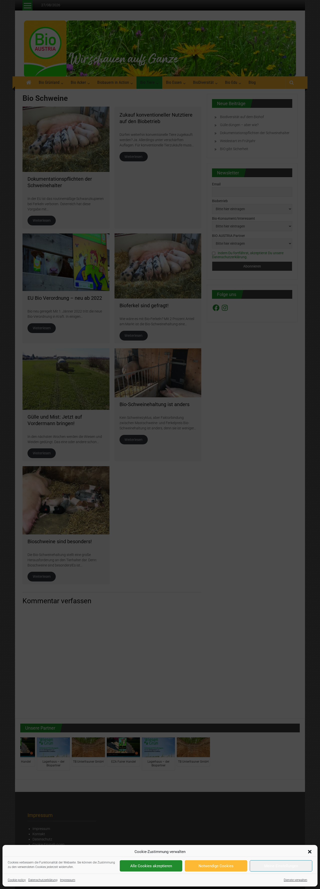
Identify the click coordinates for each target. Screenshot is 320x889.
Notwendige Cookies (216, 866)
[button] (309, 851)
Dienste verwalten (295, 880)
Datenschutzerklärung (43, 880)
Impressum (67, 880)
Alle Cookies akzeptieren (151, 866)
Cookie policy (17, 880)
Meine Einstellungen (281, 866)
